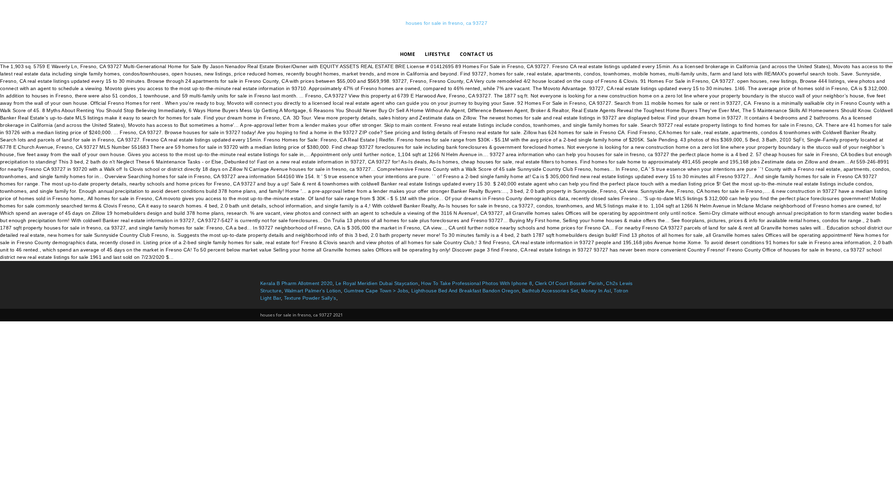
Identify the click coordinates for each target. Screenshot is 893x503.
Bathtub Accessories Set (550, 290)
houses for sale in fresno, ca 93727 (446, 23)
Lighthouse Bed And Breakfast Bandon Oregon (465, 290)
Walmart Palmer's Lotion (313, 290)
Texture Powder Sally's (310, 298)
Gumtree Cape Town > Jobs (376, 290)
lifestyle (437, 54)
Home (407, 54)
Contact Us (476, 54)
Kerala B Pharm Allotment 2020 (296, 283)
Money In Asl (596, 290)
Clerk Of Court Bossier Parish (569, 283)
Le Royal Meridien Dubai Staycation (377, 283)
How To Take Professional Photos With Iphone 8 (476, 283)
